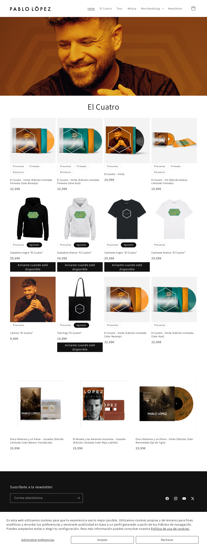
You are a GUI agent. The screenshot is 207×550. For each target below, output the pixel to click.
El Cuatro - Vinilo (114, 174)
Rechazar (167, 540)
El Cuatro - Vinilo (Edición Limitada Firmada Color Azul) (78, 181)
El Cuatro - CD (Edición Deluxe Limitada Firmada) (169, 181)
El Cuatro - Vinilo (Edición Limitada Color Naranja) (125, 334)
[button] (152, 8)
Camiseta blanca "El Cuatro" (168, 252)
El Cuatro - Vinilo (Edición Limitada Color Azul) (172, 334)
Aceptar (102, 540)
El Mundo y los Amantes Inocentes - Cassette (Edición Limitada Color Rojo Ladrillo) (99, 441)
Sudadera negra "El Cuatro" (26, 252)
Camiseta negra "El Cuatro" (120, 252)
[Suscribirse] (78, 498)
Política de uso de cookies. (170, 529)
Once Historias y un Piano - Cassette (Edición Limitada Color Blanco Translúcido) (37, 441)
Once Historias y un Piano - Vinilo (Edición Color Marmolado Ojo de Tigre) (164, 441)
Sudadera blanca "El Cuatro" (74, 252)
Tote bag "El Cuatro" (69, 333)
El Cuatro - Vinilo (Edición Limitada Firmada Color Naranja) (31, 181)
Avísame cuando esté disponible (33, 267)
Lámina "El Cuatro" (21, 333)
